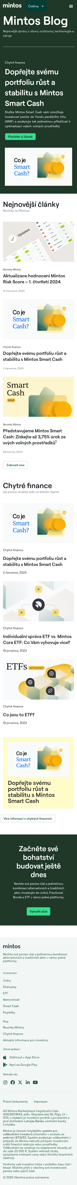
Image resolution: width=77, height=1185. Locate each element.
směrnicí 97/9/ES (14, 1137)
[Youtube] (35, 1082)
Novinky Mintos (12, 269)
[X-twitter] (20, 1082)
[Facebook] (12, 1082)
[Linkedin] (27, 1082)
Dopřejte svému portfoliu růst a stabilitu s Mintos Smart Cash (31, 791)
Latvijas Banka (34, 1121)
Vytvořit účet (38, 911)
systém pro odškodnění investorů (30, 1132)
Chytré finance (15, 62)
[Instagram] (5, 1082)
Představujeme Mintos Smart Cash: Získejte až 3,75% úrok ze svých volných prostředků (34, 436)
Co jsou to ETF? (19, 714)
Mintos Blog (35, 20)
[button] (71, 6)
